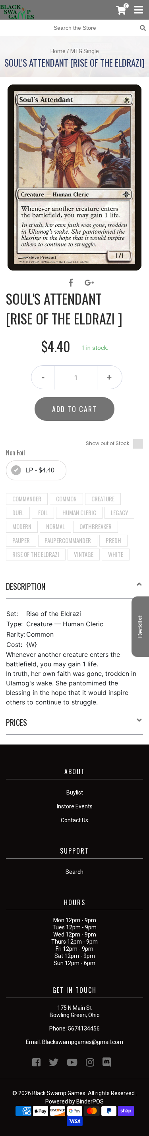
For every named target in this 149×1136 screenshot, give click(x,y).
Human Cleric (79, 512)
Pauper (21, 540)
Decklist (140, 627)
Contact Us (74, 820)
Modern (21, 526)
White (115, 554)
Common (66, 498)
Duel (17, 512)
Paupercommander (68, 540)
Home (58, 51)
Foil (43, 512)
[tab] (74, 589)
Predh (113, 540)
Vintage (83, 554)
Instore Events (75, 806)
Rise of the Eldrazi (35, 554)
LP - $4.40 (39, 470)
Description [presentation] (25, 586)
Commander (26, 498)
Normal (55, 526)
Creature (102, 498)
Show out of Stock (107, 443)
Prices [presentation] (16, 722)
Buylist (74, 792)
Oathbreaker (95, 526)
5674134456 (84, 1028)
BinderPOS (90, 1101)
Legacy (119, 512)
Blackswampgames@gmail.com (82, 1042)
